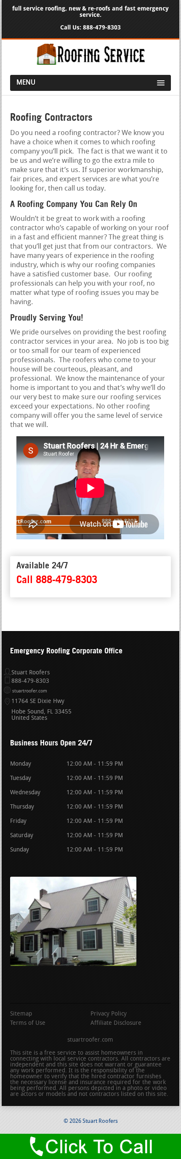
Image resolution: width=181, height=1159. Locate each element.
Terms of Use (27, 1023)
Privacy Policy (108, 1014)
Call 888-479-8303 (56, 579)
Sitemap (21, 1014)
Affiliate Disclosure (115, 1023)
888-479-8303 (102, 27)
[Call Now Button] (90, 1146)
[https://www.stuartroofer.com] (90, 63)
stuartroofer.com (29, 691)
